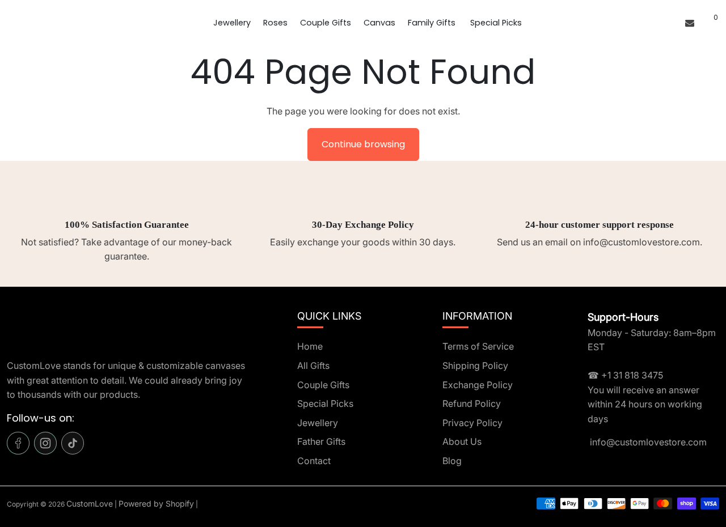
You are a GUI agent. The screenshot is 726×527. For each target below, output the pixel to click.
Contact (314, 460)
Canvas (379, 22)
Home (310, 346)
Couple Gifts (325, 22)
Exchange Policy (477, 384)
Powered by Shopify (156, 503)
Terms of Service (478, 346)
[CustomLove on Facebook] (18, 443)
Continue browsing (363, 144)
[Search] (702, 22)
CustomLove (89, 503)
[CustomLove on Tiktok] (72, 443)
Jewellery (232, 22)
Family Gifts (433, 22)
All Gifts (313, 365)
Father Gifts (321, 441)
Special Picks (496, 22)
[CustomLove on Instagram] (45, 443)
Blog (452, 460)
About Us (462, 441)
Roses (275, 22)
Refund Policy (471, 403)
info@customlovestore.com (647, 442)
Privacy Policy (472, 422)
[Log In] (671, 22)
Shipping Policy (475, 365)
